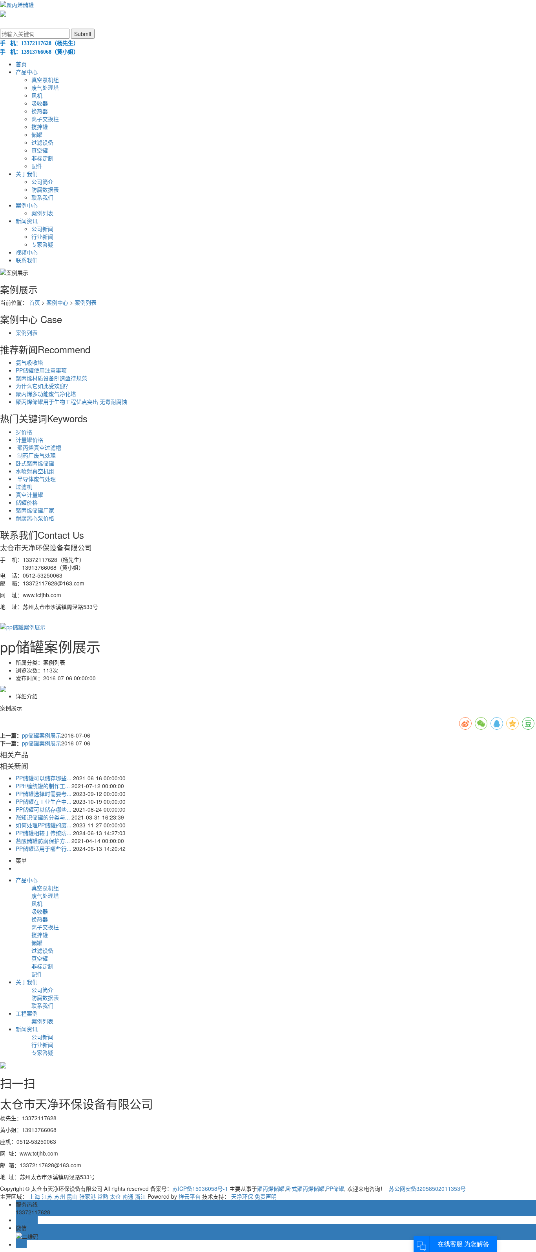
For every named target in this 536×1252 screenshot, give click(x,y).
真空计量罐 (29, 494)
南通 (127, 1196)
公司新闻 (42, 229)
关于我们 (27, 174)
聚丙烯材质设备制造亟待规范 (51, 378)
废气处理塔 (45, 87)
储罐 (36, 134)
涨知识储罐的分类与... (43, 817)
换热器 (39, 111)
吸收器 (39, 103)
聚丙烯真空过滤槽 (38, 447)
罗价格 (24, 432)
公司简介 (42, 181)
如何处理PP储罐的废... (43, 825)
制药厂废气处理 (36, 455)
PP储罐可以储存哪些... (43, 778)
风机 (36, 95)
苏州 (59, 1196)
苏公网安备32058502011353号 (426, 1188)
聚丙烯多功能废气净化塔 (46, 394)
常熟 (102, 1196)
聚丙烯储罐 (270, 1188)
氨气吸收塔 (29, 362)
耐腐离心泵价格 (35, 518)
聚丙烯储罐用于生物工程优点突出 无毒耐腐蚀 (71, 401)
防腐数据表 (45, 189)
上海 (34, 1196)
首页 (21, 64)
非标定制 (42, 158)
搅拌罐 (39, 127)
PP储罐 (335, 1188)
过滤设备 (42, 142)
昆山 (72, 1196)
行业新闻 (42, 236)
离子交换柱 (45, 119)
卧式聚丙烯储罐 (35, 463)
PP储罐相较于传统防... (43, 833)
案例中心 (27, 205)
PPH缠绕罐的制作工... (43, 786)
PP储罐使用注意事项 (41, 370)
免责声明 (266, 1196)
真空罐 (39, 150)
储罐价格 (27, 502)
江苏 (47, 1196)
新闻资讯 (27, 221)
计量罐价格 (29, 439)
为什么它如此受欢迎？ (43, 386)
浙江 (140, 1196)
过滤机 (24, 487)
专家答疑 (42, 244)
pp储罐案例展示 (41, 735)
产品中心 (27, 72)
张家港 (87, 1196)
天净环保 (242, 1196)
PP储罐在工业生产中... (43, 801)
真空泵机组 (45, 80)
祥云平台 (190, 1196)
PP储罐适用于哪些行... (43, 848)
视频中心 (27, 252)
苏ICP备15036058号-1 (200, 1188)
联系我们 (42, 197)
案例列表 (42, 213)
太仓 (115, 1196)
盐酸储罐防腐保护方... (43, 841)
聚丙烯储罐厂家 (35, 510)
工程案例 (27, 1013)
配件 (36, 166)
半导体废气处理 (36, 479)
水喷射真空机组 (35, 471)
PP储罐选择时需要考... (43, 794)
